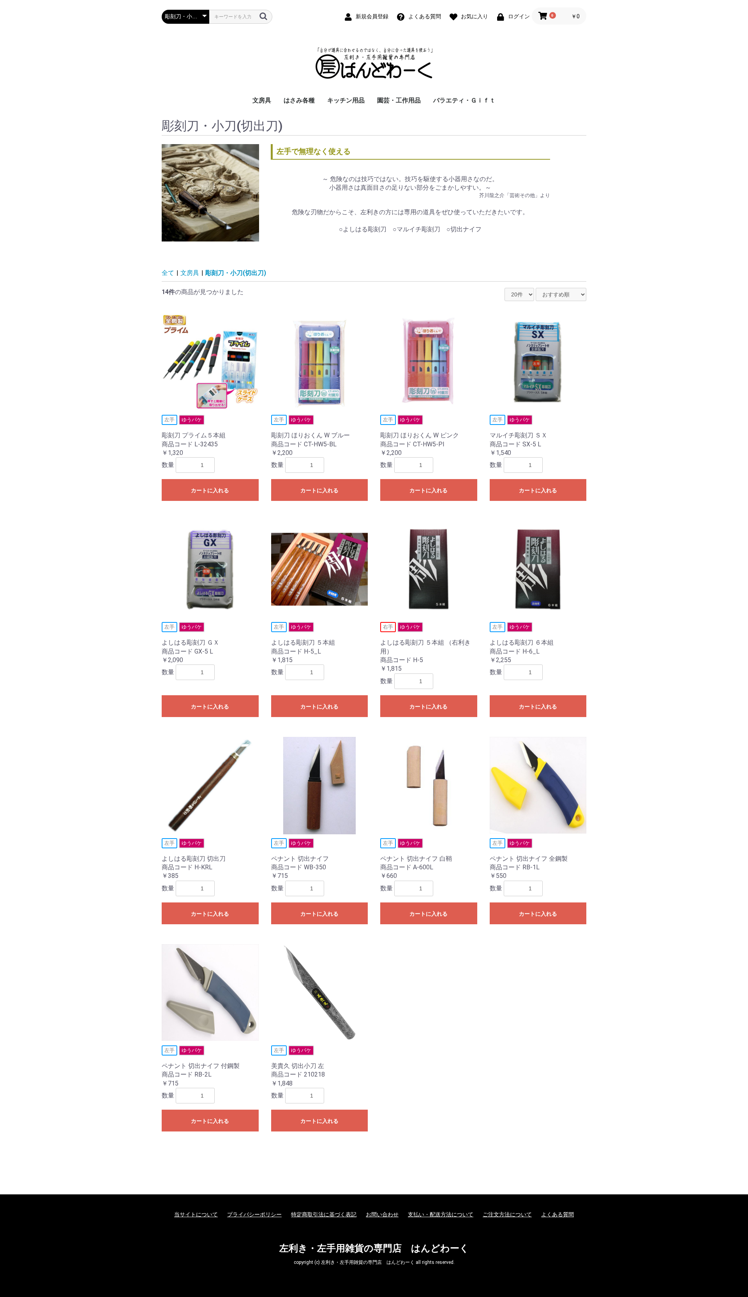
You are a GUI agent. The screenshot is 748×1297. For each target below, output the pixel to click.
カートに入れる (210, 490)
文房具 (261, 100)
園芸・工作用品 (399, 100)
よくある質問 (557, 1214)
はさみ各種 (299, 100)
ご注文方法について (507, 1214)
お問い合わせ (382, 1214)
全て (168, 273)
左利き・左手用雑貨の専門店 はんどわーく (374, 1248)
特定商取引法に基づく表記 (323, 1214)
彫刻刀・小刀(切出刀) (235, 273)
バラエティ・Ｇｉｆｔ (464, 100)
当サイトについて (196, 1214)
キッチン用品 (346, 100)
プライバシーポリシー (254, 1214)
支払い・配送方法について (440, 1214)
